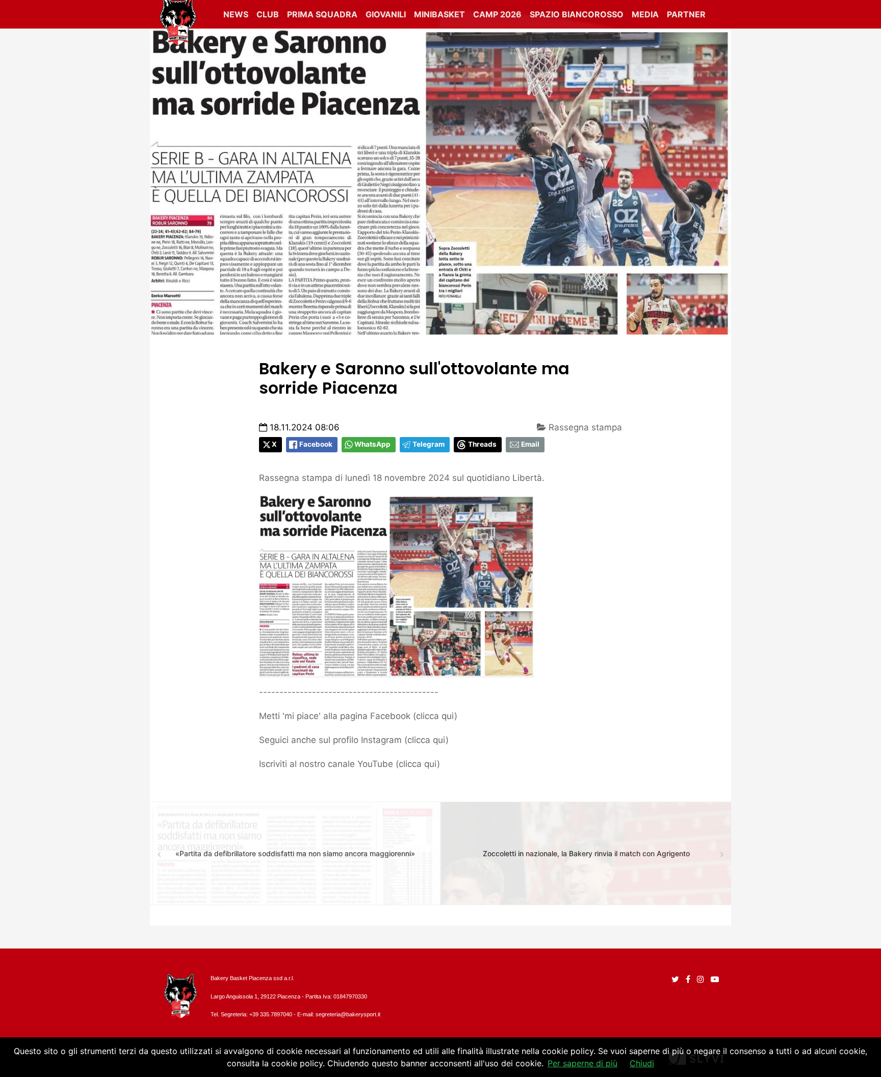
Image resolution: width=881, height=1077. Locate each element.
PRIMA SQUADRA (322, 14)
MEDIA (645, 14)
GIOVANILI (386, 14)
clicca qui (435, 716)
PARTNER (686, 14)
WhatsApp (372, 444)
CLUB (267, 14)
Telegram (428, 444)
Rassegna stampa (584, 427)
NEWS (235, 14)
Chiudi (642, 1063)
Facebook (315, 444)
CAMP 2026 (497, 14)
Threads (482, 444)
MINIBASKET (439, 14)
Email (530, 444)
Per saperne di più (582, 1063)
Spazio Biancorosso (577, 14)
